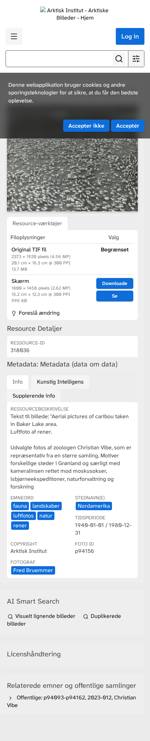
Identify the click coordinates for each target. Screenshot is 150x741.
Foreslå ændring (38, 312)
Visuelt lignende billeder (45, 616)
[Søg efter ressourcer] (119, 58)
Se (115, 296)
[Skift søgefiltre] (136, 59)
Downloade (114, 283)
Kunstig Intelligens (60, 381)
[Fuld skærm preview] (72, 158)
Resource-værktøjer (37, 223)
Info (18, 381)
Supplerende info (34, 395)
